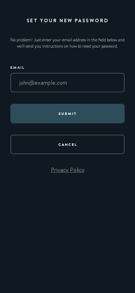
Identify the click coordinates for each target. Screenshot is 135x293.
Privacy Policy (67, 170)
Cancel (67, 144)
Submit (67, 113)
